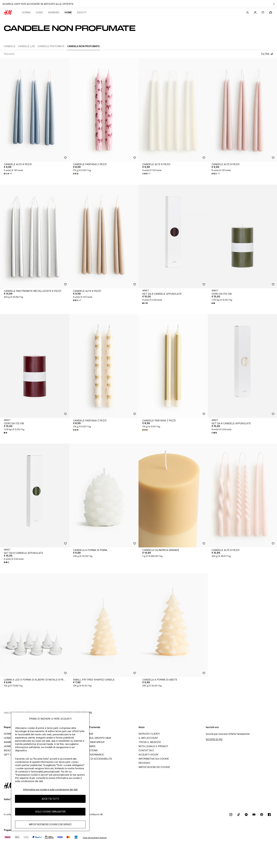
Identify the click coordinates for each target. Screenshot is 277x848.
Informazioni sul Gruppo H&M (91, 738)
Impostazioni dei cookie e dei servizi (50, 824)
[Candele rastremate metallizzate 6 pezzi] (34, 236)
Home (68, 12)
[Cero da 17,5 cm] (242, 236)
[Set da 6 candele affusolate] (173, 236)
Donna (26, 12)
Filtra (265, 54)
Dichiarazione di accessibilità (91, 758)
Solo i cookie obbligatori (50, 811)
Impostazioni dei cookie (154, 767)
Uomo (39, 12)
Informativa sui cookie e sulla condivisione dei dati (50, 789)
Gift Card (10, 754)
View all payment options (95, 837)
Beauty (82, 12)
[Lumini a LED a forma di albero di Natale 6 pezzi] (34, 625)
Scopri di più (214, 739)
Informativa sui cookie (153, 758)
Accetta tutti (50, 799)
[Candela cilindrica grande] (173, 495)
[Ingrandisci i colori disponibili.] (76, 174)
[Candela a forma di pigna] (103, 495)
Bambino (53, 12)
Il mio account (148, 738)
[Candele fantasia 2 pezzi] (103, 110)
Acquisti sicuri (148, 754)
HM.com (9, 712)
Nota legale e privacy (153, 746)
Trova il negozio (149, 742)
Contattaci (146, 750)
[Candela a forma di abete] (173, 625)
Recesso (144, 763)
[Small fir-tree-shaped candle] (103, 625)
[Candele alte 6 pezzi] (34, 110)
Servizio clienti (149, 733)
